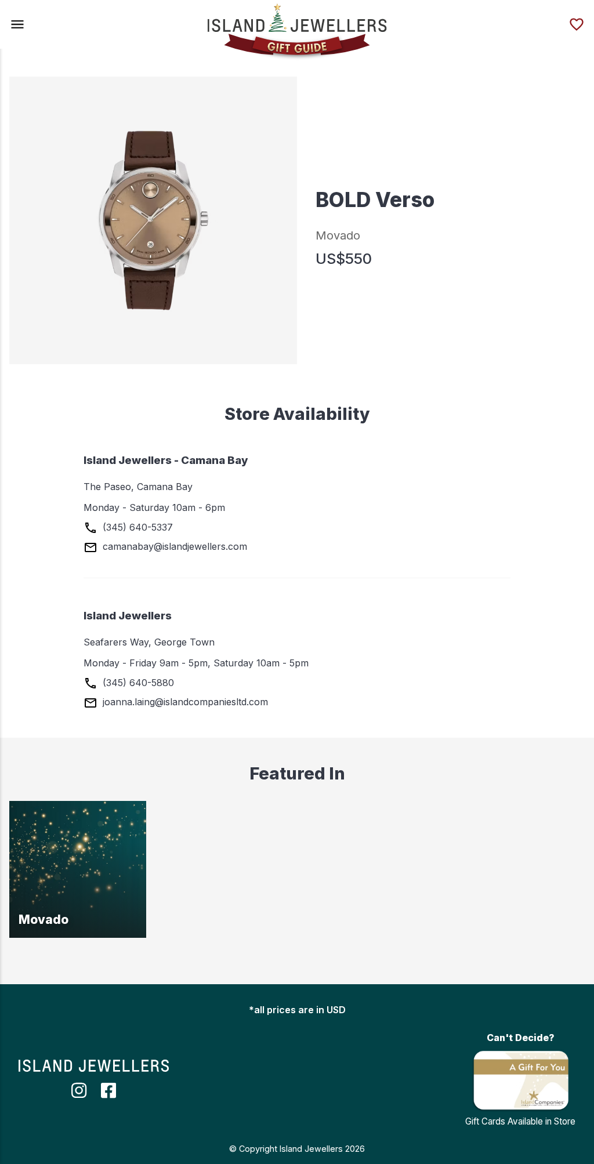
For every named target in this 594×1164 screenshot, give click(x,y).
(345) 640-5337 (136, 527)
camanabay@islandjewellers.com (173, 546)
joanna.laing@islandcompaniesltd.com (184, 702)
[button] (17, 24)
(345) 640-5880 (137, 682)
